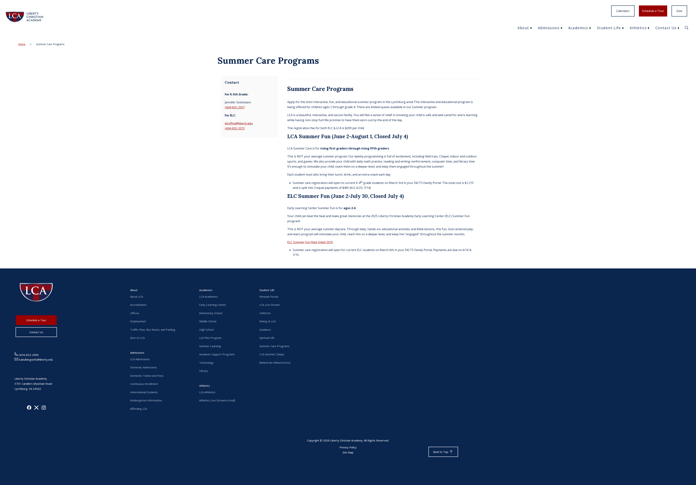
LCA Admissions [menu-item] (140, 359)
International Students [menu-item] (144, 392)
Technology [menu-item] (206, 362)
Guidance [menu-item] (265, 329)
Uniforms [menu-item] (265, 313)
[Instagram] (44, 408)
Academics (578, 27)
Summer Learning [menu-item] (210, 346)
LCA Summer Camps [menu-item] (271, 354)
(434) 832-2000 (28, 355)
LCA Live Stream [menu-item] (269, 305)
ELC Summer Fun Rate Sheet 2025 (310, 242)
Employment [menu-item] (138, 321)
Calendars (623, 11)
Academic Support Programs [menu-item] (217, 354)
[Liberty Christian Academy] (24, 17)
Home (21, 44)
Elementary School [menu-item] (210, 313)
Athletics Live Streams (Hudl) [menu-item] (217, 400)
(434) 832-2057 (235, 107)
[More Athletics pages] (649, 28)
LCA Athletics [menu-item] (207, 392)
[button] (686, 29)
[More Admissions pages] (562, 28)
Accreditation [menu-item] (138, 305)
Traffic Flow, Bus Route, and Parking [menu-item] (152, 329)
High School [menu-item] (206, 329)
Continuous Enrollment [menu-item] (144, 384)
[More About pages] (532, 28)
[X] (36, 408)
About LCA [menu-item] (136, 296)
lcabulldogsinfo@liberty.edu (35, 359)
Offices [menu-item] (134, 313)
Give (679, 11)
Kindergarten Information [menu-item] (146, 400)
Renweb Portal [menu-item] (268, 296)
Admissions (549, 27)
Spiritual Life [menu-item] (266, 338)
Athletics (638, 27)
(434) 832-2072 (235, 128)
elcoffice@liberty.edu (239, 123)
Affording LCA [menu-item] (138, 408)
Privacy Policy (348, 447)
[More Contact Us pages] (679, 28)
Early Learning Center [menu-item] (212, 305)
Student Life (609, 27)
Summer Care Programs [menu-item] (274, 346)
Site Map (348, 452)
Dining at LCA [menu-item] (267, 321)
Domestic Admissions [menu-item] (143, 367)
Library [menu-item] (203, 371)
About (523, 27)
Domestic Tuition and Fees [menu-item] (146, 375)
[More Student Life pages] (623, 28)
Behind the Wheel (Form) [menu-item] (274, 362)
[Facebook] (29, 408)
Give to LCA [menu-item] (137, 338)
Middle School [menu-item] (207, 321)
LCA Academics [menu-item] (208, 296)
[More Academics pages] (591, 28)
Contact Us (665, 27)
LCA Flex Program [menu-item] (210, 338)
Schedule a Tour (653, 11)
